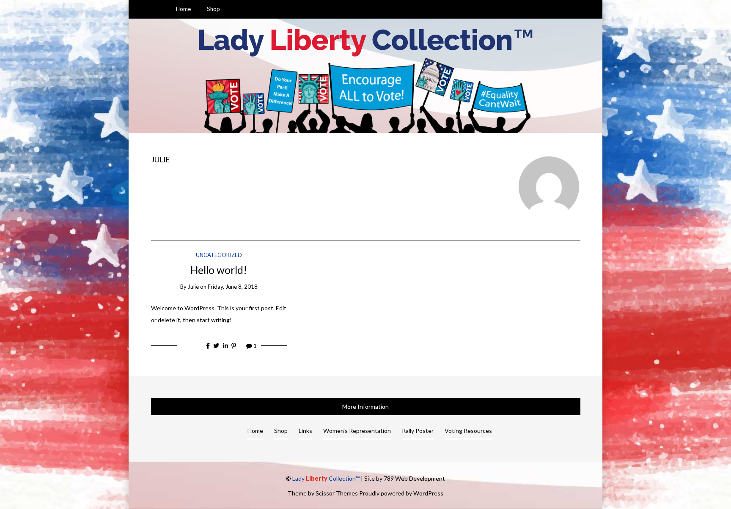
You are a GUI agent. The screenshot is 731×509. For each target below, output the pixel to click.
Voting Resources (468, 430)
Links (305, 430)
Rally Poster (418, 430)
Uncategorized (219, 255)
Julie (160, 159)
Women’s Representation (357, 430)
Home (183, 8)
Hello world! (218, 270)
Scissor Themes (337, 493)
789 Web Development (414, 478)
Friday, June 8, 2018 (233, 286)
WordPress (428, 493)
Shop (213, 8)
